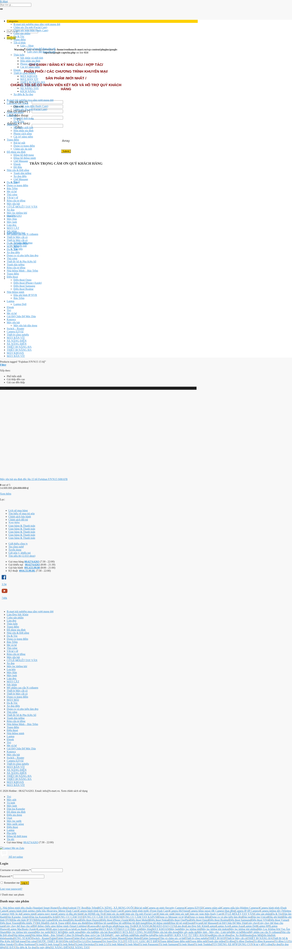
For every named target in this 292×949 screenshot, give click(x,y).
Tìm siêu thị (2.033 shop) (21, 555)
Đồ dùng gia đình (16, 151)
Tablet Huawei (64, 938)
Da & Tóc (19, 36)
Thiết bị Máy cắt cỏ (17, 237)
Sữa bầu (266, 935)
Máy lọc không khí (17, 212)
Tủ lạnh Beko (66, 944)
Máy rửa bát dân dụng (25, 325)
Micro (245, 932)
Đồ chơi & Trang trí (56, 923)
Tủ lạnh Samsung (168, 944)
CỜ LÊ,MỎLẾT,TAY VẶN (22, 206)
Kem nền (111, 926)
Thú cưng (12, 194)
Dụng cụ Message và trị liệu (173, 916)
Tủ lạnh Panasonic (149, 944)
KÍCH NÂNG (28, 91)
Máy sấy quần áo (188, 932)
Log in (25, 883)
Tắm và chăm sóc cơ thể (172, 938)
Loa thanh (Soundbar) (87, 929)
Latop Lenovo (58, 929)
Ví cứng (267, 944)
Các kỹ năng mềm (30, 66)
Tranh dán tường (22, 173)
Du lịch (53, 916)
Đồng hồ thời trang (24, 118)
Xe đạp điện (20, 176)
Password (6, 876)
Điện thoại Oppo (22, 279)
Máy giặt (11, 799)
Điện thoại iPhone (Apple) (28, 282)
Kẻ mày (102, 926)
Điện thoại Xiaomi (10, 923)
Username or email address (15, 870)
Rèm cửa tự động (16, 200)
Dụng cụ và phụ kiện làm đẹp (22, 255)
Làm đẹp (11, 115)
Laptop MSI (43, 929)
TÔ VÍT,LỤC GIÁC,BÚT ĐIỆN (142, 941)
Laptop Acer (223, 926)
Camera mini (28, 913)
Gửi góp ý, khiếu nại (19, 552)
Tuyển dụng (14, 549)
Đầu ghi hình (275, 916)
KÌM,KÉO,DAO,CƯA (163, 926)
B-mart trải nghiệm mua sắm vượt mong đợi (37, 24)
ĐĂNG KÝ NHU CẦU (18, 125)
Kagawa (11, 319)
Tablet (53, 938)
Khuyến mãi (20, 245)
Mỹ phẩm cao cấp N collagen (22, 234)
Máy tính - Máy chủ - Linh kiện (214, 932)
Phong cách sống (29, 63)
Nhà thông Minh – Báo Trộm (22, 270)
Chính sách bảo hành (19, 516)
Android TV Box (76, 907)
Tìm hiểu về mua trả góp (21, 513)
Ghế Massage (21, 161)
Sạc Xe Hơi (237, 935)
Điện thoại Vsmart (279, 920)
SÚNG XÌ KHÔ (23, 938)
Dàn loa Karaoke (16, 808)
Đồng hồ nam (104, 923)
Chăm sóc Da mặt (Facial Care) (30, 27)
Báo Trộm (12, 188)
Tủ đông (230, 941)
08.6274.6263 (31, 561)
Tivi (9, 310)
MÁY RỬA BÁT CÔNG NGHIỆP (135, 932)
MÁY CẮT (13, 228)
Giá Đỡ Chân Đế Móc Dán (21, 316)
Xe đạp (11, 209)
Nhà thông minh (15, 292)
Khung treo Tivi (125, 926)
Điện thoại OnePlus (179, 920)
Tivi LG (82, 941)
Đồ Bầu (18, 167)
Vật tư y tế (12, 197)
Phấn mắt (128, 935)
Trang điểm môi (198, 941)
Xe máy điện (43, 947)
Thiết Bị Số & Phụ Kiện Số (21, 261)
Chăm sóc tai (181, 913)
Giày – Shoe (27, 45)
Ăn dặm (62, 907)
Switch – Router (15, 328)
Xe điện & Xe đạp (23, 94)
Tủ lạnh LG (101, 944)
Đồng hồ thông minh (25, 158)
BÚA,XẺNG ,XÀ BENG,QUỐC (116, 907)
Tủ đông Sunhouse (25, 944)
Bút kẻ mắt (19, 142)
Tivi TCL (118, 941)
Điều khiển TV (28, 923)
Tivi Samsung (94, 941)
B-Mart (4, 1)
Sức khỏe (12, 231)
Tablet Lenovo (102, 938)
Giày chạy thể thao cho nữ (41, 48)
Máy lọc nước (14, 821)
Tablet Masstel (118, 938)
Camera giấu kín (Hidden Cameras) (240, 907)
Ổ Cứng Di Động (71, 935)
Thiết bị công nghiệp (25, 73)
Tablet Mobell (133, 938)
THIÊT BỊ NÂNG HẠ (32, 82)
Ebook (17, 70)
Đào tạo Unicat (260, 916)
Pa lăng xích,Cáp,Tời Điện (96, 935)
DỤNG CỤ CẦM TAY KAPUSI (140, 916)
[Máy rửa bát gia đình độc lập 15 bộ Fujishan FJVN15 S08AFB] (42, 473)
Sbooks (248, 935)
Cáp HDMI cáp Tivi (93, 913)
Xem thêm (5, 493)
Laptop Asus (237, 926)
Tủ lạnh (11, 802)
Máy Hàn (12, 218)
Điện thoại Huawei (90, 920)
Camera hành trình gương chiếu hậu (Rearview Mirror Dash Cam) (42, 910)
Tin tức (10, 839)
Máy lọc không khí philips (243, 929)
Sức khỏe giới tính (23, 127)
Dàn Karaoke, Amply (17, 916)
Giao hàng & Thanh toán (21, 525)
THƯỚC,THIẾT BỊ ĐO (50, 941)
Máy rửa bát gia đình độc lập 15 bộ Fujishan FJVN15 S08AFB (34, 479)
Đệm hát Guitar (44, 920)
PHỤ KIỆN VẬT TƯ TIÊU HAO (187, 935)
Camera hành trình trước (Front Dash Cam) (146, 910)
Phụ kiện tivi (161, 935)
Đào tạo (247, 916)
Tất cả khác (20, 42)
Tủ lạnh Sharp (186, 944)
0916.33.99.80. (27, 570)
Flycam (198, 923)
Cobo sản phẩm (22, 33)
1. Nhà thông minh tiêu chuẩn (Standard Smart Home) (29, 907)
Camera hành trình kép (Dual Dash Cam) (101, 910)
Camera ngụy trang (46, 913)
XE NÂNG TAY (29, 88)
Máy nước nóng (15, 824)
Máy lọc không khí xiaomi (21, 932)
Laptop (10, 301)
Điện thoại (12, 276)
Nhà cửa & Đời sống (18, 170)
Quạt (9, 817)
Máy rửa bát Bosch (105, 932)
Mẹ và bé (12, 191)
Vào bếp (18, 248)
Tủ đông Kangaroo (264, 941)
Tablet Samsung (150, 938)
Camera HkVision (179, 910)
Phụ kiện (11, 833)
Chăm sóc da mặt (23, 148)
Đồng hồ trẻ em (177, 923)
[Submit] (1, 8)
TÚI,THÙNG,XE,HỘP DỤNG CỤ (231, 944)
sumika (9, 938)
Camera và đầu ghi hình (69, 913)
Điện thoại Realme (23, 289)
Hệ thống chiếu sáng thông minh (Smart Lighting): (61, 926)
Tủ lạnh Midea (116, 944)
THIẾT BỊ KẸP (217, 938)
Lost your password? (11, 888)
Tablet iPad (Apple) (83, 938)
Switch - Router (40, 938)
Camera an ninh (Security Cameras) (166, 907)
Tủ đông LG (281, 941)
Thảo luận (19, 54)
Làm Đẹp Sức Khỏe (17, 103)
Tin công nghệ (16, 546)
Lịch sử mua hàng (18, 510)
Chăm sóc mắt (165, 913)
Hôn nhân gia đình (30, 60)
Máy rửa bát (13, 203)
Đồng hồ (91, 923)
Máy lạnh (12, 221)
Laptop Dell (20, 304)
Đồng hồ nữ (118, 923)
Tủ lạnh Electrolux (84, 944)
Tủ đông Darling (244, 941)
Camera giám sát (212, 907)
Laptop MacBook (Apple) (23, 929)
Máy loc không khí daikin (215, 929)
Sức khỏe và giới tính (31, 57)
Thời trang (19, 941)
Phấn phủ (139, 935)
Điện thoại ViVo (260, 920)
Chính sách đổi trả (18, 519)
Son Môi (257, 935)
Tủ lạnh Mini (131, 944)
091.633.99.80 (32, 567)
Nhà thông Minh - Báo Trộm (46, 935)
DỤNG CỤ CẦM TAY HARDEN (102, 916)
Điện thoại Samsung (24, 285)
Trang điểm (20, 39)
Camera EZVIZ (15, 331)
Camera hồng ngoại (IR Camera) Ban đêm (212, 910)
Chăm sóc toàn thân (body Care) (31, 30)
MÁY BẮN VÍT (29, 79)
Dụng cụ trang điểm (24, 145)
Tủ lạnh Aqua (51, 944)
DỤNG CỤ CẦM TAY (70, 916)
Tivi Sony (107, 941)
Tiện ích (68, 941)
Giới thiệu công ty (18, 543)
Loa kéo (11, 215)
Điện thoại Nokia (159, 920)
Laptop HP (263, 926)
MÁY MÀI (13, 246)
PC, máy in (117, 935)
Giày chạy (252, 923)
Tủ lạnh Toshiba (203, 944)
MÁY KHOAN (28, 76)
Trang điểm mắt (181, 941)
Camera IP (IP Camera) (247, 910)
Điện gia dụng (14, 814)
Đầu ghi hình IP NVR (25, 295)
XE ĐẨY (10, 947)
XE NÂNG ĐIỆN (30, 85)
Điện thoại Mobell (139, 920)
